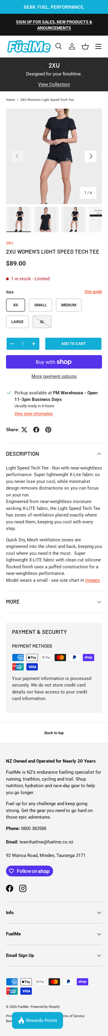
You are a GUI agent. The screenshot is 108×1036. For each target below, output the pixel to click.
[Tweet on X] (24, 430)
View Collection (54, 84)
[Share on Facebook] (36, 430)
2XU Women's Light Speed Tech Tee (47, 100)
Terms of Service (72, 1016)
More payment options (54, 376)
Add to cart (73, 343)
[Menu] (98, 46)
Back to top (54, 733)
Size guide (93, 291)
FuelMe (23, 1007)
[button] (85, 46)
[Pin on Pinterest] (48, 430)
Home (10, 100)
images (92, 580)
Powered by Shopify (45, 1007)
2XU (9, 243)
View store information (33, 413)
